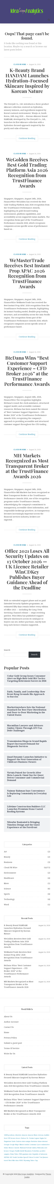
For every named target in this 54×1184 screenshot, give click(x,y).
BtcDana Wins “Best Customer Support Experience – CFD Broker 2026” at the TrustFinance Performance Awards (27, 370)
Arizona (41, 1135)
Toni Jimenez (43, 1157)
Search (7, 650)
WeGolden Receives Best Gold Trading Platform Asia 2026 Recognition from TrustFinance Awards (27, 172)
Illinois (21, 1144)
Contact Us (9, 1027)
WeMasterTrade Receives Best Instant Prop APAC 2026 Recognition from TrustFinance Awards (27, 273)
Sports (7, 894)
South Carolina (18, 1157)
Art (5, 852)
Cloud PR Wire (19, 64)
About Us (8, 1017)
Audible (46, 1135)
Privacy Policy (10, 1038)
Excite (14, 1141)
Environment (10, 873)
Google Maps (14, 1144)
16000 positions (9, 1135)
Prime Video (14, 1154)
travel (6, 1160)
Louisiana (33, 1144)
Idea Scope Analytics (26, 1174)
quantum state (27, 1154)
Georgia (6, 1144)
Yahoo (32, 1160)
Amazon (24, 1135)
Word (6, 905)
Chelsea (23, 1138)
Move (6, 883)
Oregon (11, 1151)
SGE (11, 1157)
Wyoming (27, 1160)
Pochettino (35, 1151)
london (27, 1144)
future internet (43, 1141)
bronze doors (15, 1138)
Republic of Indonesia (39, 1154)
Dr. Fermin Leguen (32, 1138)
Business (8, 862)
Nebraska (40, 1148)
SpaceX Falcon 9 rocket (31, 1157)
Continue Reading (27, 138)
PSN (20, 1154)
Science (7, 889)
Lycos (39, 1144)
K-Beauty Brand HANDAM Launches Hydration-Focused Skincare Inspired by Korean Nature (27, 80)
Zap (36, 1160)
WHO (21, 1160)
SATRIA (6, 1157)
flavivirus (34, 1141)
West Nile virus (13, 1160)
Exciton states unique (23, 1141)
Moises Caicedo (14, 1148)
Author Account (11, 1022)
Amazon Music (33, 1135)
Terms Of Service (11, 1048)
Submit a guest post (13, 1043)
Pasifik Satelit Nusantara (23, 1151)
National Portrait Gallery (28, 1148)
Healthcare (9, 878)
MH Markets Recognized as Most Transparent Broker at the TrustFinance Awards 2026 (27, 465)
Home (6, 1032)
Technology (9, 899)
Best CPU (7, 1138)
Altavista (18, 1135)
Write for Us (9, 1054)
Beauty (7, 857)
